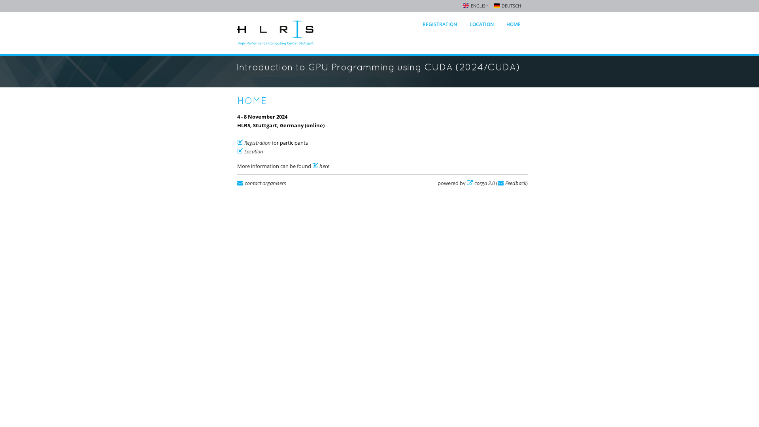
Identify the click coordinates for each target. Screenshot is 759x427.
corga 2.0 (484, 183)
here (324, 166)
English (480, 6)
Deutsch (511, 6)
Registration (440, 24)
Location (482, 24)
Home (513, 24)
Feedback (515, 183)
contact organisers (265, 183)
